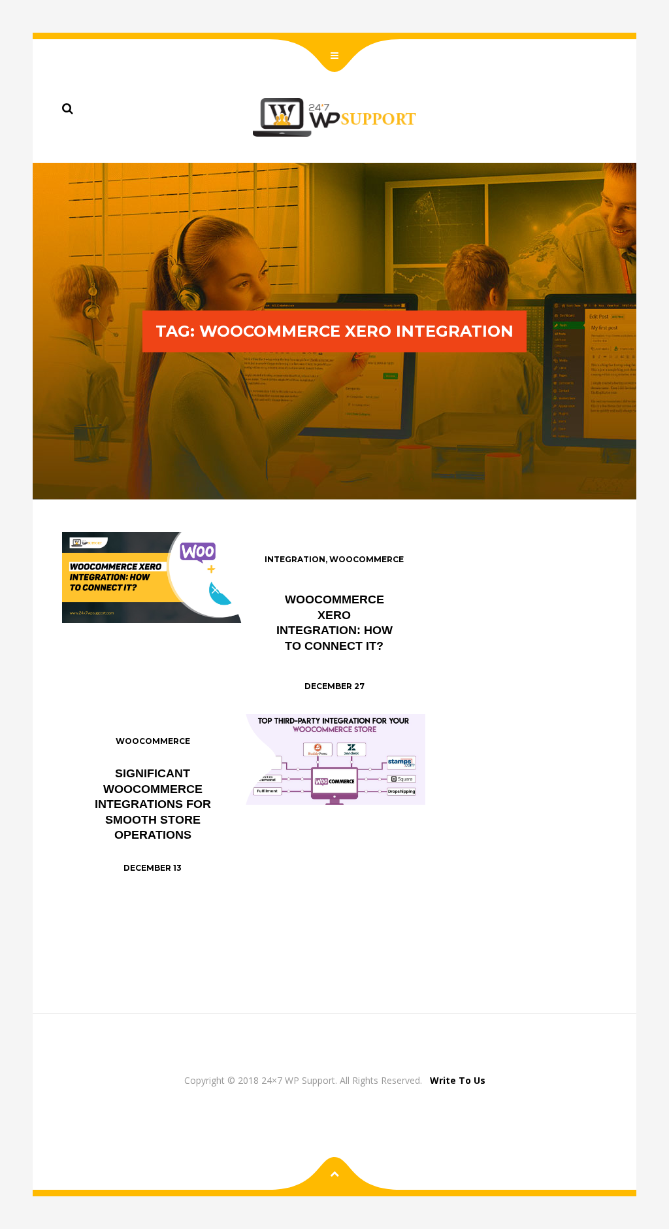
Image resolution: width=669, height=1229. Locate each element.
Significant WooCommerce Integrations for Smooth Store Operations (153, 804)
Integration (295, 559)
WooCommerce (366, 559)
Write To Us (457, 1080)
